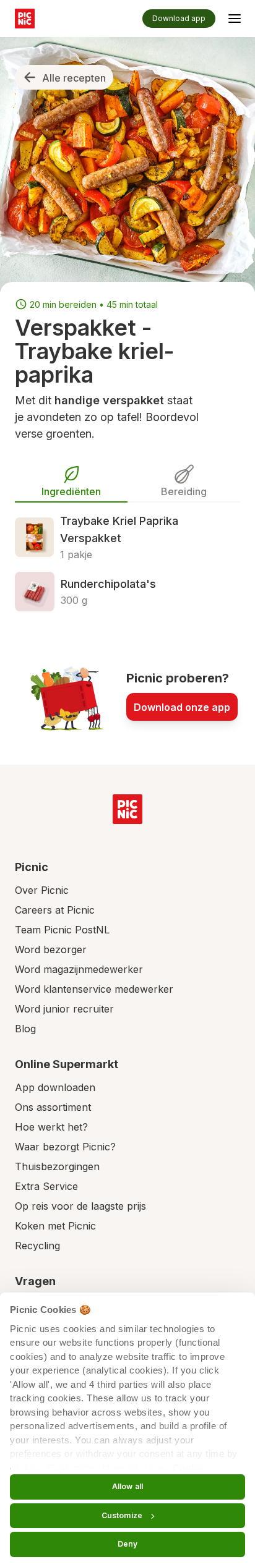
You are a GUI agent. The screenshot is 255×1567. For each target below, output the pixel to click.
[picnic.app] (25, 18)
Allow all (127, 1486)
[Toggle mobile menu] (234, 20)
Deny (127, 1543)
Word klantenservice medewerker (94, 989)
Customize (122, 1515)
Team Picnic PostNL (62, 930)
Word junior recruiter (64, 1009)
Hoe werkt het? (51, 1127)
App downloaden (55, 1087)
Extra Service (46, 1186)
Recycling (37, 1245)
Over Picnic (42, 890)
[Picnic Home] (127, 809)
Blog (25, 1028)
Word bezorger (51, 949)
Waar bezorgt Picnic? (65, 1146)
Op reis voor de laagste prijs (80, 1206)
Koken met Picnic (55, 1226)
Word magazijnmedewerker (79, 969)
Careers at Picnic (55, 910)
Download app (178, 18)
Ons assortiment (53, 1107)
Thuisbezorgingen (57, 1166)
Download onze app (182, 707)
